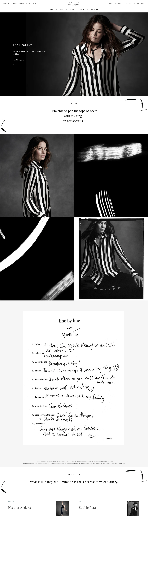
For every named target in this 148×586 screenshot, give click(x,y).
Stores (28, 3)
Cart (143, 3)
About (22, 3)
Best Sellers (83, 9)
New (51, 9)
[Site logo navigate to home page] (74, 4)
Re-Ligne (36, 3)
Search (136, 3)
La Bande (14, 3)
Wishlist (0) (128, 3)
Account (118, 3)
